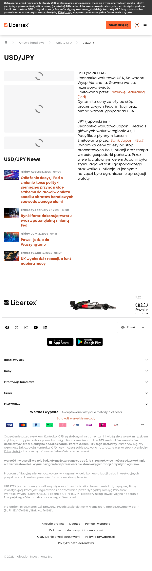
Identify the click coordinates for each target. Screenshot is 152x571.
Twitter (17, 330)
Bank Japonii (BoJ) (127, 140)
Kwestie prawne (53, 524)
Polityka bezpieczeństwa (76, 543)
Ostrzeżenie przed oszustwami (58, 537)
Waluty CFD (63, 43)
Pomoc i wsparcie (97, 524)
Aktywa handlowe (32, 43)
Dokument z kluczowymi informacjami (76, 530)
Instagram (27, 330)
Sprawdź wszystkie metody (76, 418)
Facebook (7, 330)
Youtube (36, 330)
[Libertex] (16, 25)
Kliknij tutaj (64, 12)
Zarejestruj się (118, 25)
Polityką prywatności (100, 537)
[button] (145, 25)
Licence (74, 524)
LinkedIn (46, 330)
